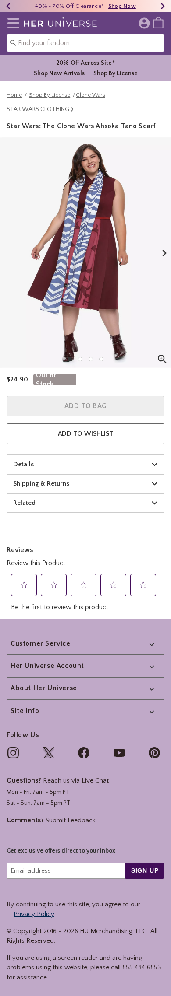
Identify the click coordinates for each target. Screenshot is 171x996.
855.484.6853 (141, 967)
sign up (145, 870)
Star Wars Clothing (38, 109)
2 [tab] (80, 359)
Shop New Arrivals (59, 73)
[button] (12, 23)
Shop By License (115, 73)
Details (23, 464)
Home (14, 95)
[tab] (85, 252)
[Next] (162, 6)
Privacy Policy (34, 914)
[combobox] (85, 43)
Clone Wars (90, 95)
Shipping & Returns (41, 483)
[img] (13, 752)
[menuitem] (158, 22)
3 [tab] (91, 359)
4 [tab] (101, 359)
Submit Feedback (71, 820)
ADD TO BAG (85, 406)
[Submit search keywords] (13, 42)
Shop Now (122, 6)
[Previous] (8, 6)
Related (24, 503)
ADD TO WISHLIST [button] (85, 433)
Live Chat (95, 780)
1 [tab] (70, 359)
